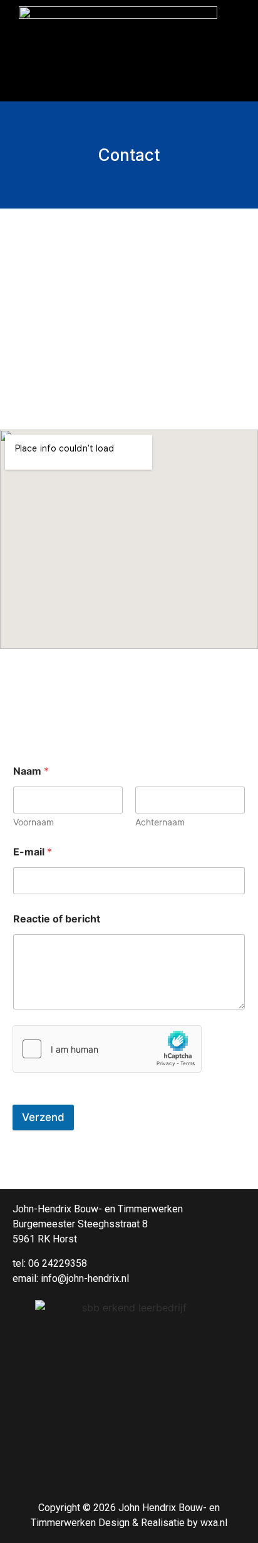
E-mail (32, 852)
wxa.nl (213, 1523)
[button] (129, 83)
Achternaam (160, 822)
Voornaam (33, 822)
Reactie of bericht (56, 919)
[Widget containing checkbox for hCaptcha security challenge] (107, 1049)
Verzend (43, 1117)
